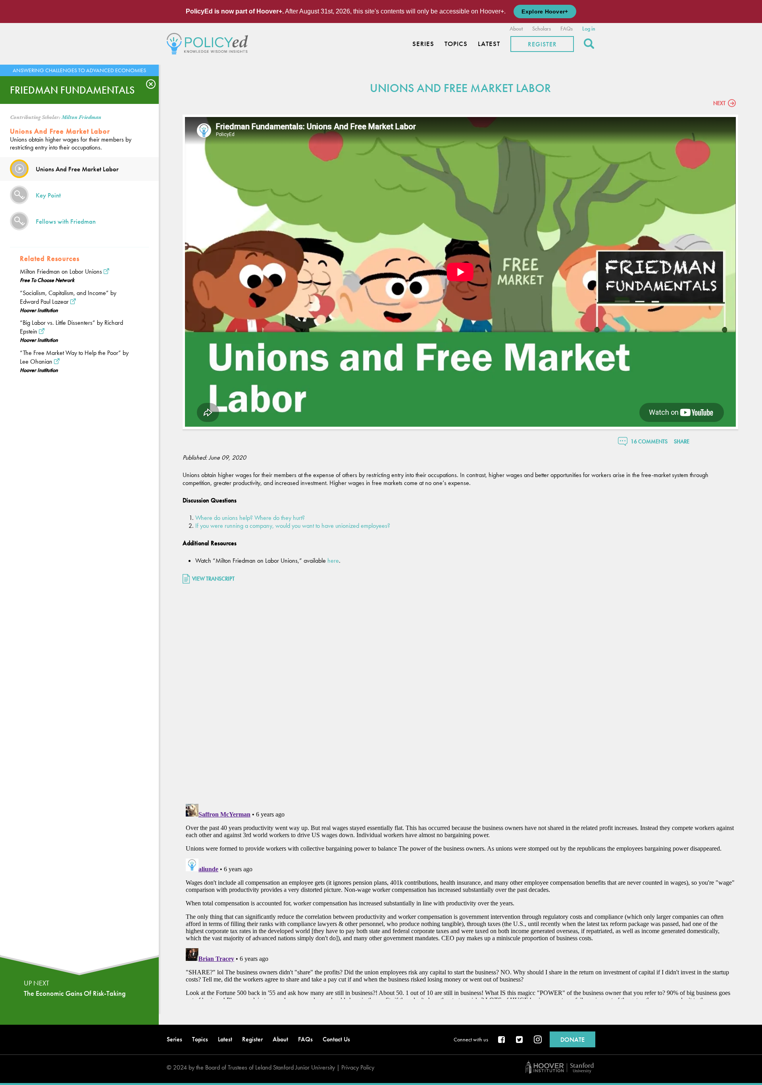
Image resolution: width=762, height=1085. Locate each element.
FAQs (566, 28)
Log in (588, 28)
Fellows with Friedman (66, 221)
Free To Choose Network (47, 280)
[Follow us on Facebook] (502, 1040)
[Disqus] (460, 695)
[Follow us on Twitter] (520, 1040)
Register (542, 44)
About (516, 28)
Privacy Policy (357, 1067)
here (333, 560)
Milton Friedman (81, 117)
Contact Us (336, 1039)
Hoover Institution (39, 310)
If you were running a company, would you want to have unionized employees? (292, 525)
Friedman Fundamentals (72, 90)
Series (423, 44)
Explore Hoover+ (544, 11)
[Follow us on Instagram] (538, 1040)
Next (719, 103)
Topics (456, 44)
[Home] (209, 42)
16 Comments (649, 441)
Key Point (48, 195)
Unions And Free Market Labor (77, 169)
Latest (489, 44)
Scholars (541, 28)
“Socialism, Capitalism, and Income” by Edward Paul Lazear (68, 297)
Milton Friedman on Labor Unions (61, 271)
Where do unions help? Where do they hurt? (250, 518)
